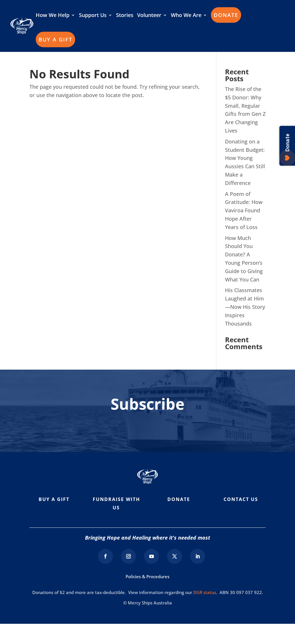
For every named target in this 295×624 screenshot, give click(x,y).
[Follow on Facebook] (105, 556)
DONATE (226, 15)
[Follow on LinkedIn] (197, 556)
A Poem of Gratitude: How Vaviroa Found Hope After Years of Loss (243, 210)
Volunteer (149, 15)
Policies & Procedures (147, 576)
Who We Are (186, 15)
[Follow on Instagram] (128, 556)
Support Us (93, 15)
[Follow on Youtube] (151, 556)
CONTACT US (241, 499)
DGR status (204, 592)
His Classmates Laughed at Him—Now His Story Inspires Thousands (245, 307)
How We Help (52, 15)
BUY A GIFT (55, 39)
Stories (124, 15)
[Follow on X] (174, 556)
